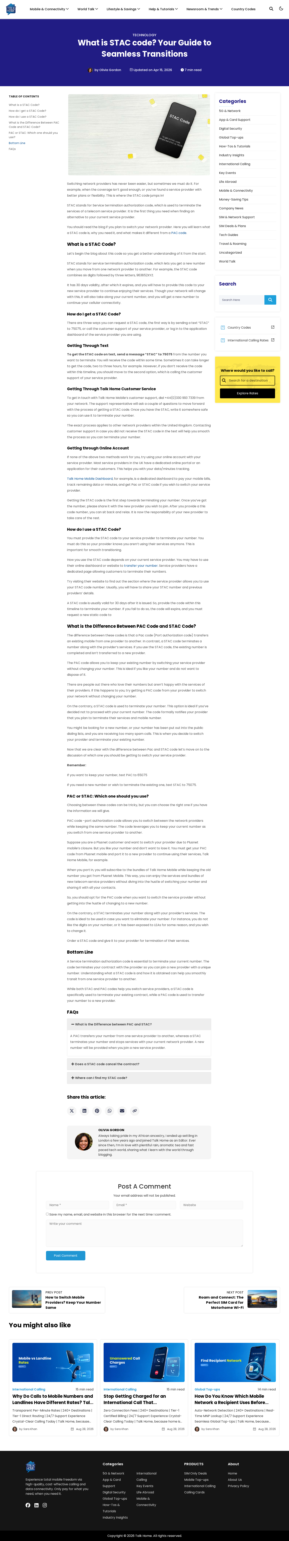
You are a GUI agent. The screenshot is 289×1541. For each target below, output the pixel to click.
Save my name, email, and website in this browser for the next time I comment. (110, 1214)
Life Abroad (145, 1492)
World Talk (85, 9)
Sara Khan (30, 1429)
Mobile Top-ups (196, 1479)
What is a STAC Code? (25, 105)
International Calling (199, 1486)
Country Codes (243, 9)
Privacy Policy (238, 1486)
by (97, 70)
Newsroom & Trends (203, 9)
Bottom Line (17, 143)
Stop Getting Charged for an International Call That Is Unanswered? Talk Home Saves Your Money (140, 1405)
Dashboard (90, 478)
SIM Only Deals (195, 1473)
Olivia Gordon (110, 70)
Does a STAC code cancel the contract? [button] (107, 1064)
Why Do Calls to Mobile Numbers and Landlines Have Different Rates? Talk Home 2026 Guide (52, 1402)
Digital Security (114, 1492)
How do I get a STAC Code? (28, 111)
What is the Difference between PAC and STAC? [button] (114, 1024)
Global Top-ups (115, 1498)
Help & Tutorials (161, 9)
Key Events (144, 1486)
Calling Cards (194, 1492)
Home (232, 1473)
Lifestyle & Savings (121, 9)
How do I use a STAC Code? (28, 117)
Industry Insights (115, 1517)
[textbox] (249, 380)
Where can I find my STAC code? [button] (101, 1078)
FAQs (13, 149)
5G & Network (113, 1473)
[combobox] (247, 380)
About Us (235, 1479)
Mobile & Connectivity (47, 9)
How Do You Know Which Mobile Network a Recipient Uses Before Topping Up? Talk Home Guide (230, 1402)
